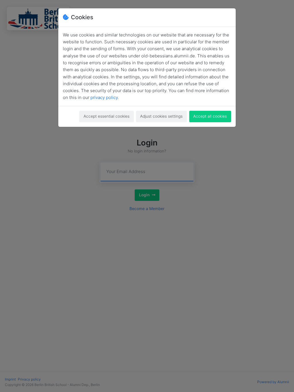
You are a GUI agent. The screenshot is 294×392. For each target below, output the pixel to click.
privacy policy (104, 97)
